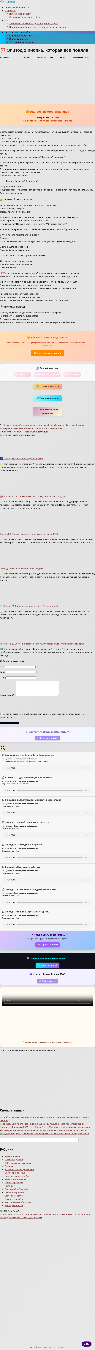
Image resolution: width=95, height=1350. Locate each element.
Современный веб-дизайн (47, 374)
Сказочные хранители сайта (24, 16)
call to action (8, 425)
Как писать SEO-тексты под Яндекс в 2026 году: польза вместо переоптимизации (42, 1124)
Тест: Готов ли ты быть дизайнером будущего (33, 23)
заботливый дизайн (47, 425)
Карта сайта (6, 1214)
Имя (2, 666)
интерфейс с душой (67, 425)
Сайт (2, 677)
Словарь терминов (14, 1192)
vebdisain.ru (67, 1042)
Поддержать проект (20, 13)
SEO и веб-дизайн (14, 1159)
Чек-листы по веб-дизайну (18, 1202)
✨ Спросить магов (47, 944)
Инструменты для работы (18, 1176)
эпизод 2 (40, 428)
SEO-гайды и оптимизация (18, 1163)
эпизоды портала (54, 428)
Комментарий (7, 695)
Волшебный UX (22, 374)
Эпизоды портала (18, 38)
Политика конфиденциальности (29, 1214)
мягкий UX (18, 428)
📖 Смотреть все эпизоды (47, 353)
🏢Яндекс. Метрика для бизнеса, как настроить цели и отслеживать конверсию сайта (44, 1133)
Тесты (8, 20)
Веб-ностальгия (72, 374)
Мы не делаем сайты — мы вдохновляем (21, 1217)
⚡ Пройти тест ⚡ (48, 965)
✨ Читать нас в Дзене (47, 738)
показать (54, 117)
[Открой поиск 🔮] (3, 748)
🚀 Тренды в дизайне (47, 398)
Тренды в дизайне (14, 1199)
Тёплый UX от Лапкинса (22, 42)
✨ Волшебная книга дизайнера (47, 411)
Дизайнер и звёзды (15, 1172)
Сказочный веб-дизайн (17, 32)
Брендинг (9, 1166)
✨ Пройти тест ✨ (47, 981)
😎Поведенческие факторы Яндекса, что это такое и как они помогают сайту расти (43, 1130)
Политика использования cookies (63, 1214)
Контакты (86, 1214)
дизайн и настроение (25, 425)
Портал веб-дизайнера (17, 7)
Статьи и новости (14, 1195)
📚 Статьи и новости (47, 386)
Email (2, 672)
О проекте (10, 10)
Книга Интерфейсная (20, 35)
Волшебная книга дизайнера (19, 1169)
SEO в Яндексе (12, 1156)
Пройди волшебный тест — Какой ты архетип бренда (37, 26)
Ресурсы (9, 1186)
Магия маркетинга (14, 1182)
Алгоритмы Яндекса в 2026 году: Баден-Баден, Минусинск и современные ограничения (45, 1127)
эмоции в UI (30, 428)
